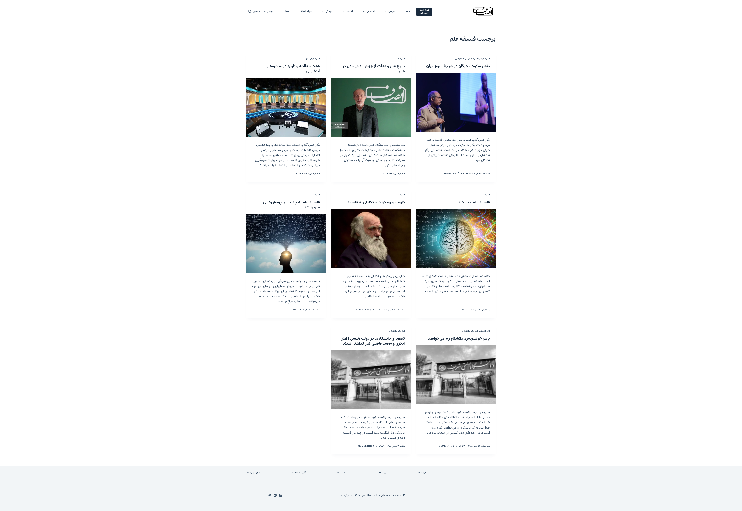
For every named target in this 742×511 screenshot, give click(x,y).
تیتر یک (466, 58)
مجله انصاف (306, 11)
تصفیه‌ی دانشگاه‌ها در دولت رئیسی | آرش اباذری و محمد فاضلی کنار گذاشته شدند (372, 341)
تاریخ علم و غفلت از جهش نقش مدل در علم (374, 68)
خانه (408, 11)
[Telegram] (269, 495)
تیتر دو (309, 58)
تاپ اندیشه (476, 58)
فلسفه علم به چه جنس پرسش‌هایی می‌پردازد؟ (291, 205)
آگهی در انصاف (298, 473)
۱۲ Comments (366, 446)
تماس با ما (342, 473)
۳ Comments (446, 446)
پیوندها (382, 473)
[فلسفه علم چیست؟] (456, 238)
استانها (286, 11)
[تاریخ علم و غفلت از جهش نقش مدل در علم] (371, 107)
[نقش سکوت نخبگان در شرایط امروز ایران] (456, 102)
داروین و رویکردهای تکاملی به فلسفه (376, 202)
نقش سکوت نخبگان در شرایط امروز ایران (458, 66)
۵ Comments (448, 173)
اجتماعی (371, 11)
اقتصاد (349, 11)
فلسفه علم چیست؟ (474, 202)
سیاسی (391, 11)
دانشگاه (466, 331)
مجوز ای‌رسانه (253, 473)
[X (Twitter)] (280, 495)
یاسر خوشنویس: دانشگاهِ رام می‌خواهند (459, 339)
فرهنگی (329, 11)
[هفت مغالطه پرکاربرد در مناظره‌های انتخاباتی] (286, 107)
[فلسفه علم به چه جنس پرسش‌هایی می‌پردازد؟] (286, 243)
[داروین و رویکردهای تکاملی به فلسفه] (371, 238)
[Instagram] (275, 495)
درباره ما (422, 473)
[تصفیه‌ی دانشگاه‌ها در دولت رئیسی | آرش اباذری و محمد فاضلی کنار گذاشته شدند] (371, 379)
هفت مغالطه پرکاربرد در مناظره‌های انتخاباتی (292, 68)
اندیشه (486, 58)
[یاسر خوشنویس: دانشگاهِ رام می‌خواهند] (456, 374)
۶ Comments (363, 310)
